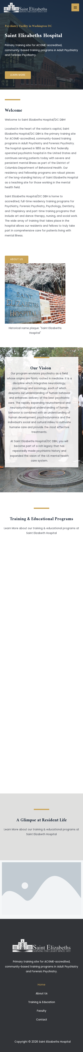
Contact (41, 1019)
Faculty (41, 1011)
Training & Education (41, 1002)
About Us (41, 993)
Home (41, 985)
